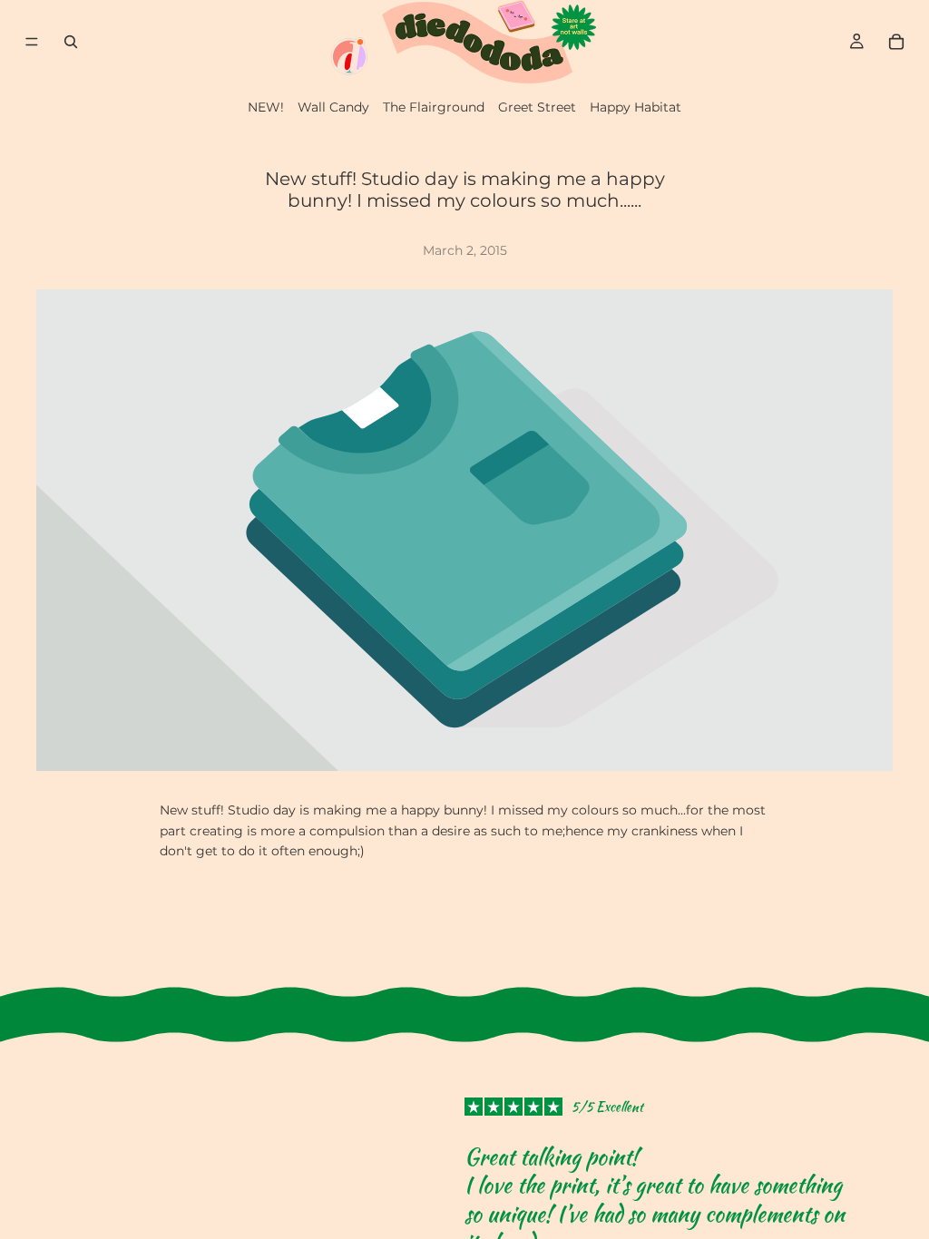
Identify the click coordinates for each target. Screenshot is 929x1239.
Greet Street (537, 107)
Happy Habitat (635, 107)
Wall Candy (333, 107)
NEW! (266, 107)
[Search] (71, 42)
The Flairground (433, 107)
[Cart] (896, 42)
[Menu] (32, 42)
